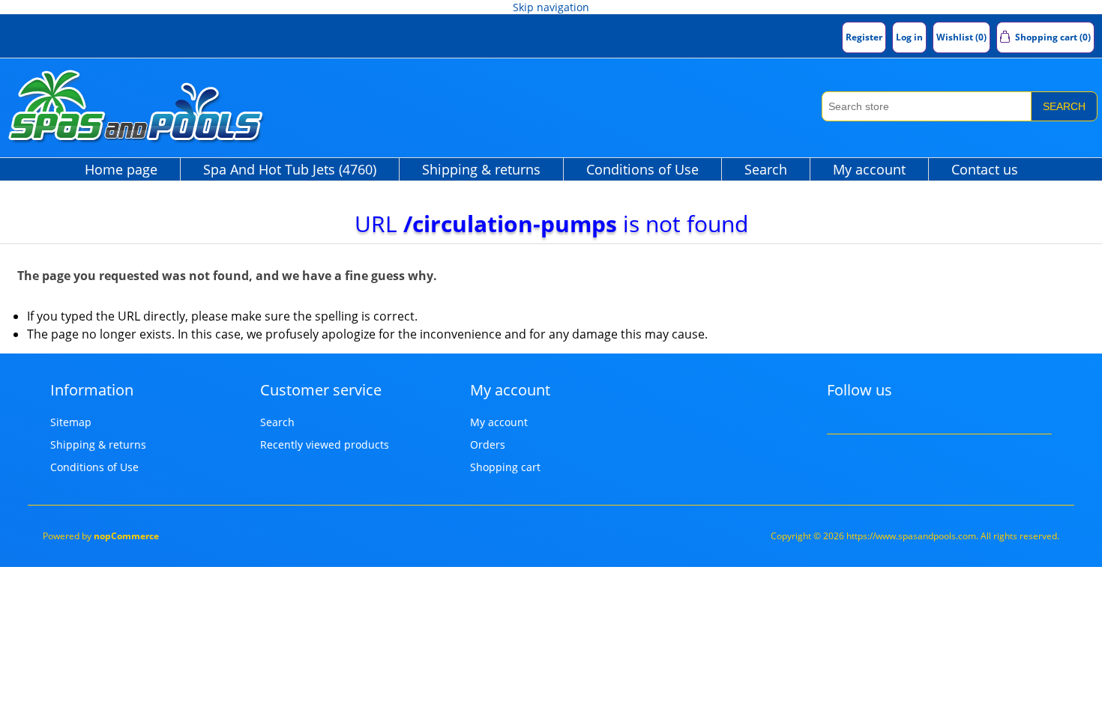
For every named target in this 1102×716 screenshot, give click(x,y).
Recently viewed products (324, 444)
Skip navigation (551, 7)
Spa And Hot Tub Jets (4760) (289, 169)
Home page (121, 169)
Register (864, 37)
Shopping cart (505, 467)
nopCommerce (126, 536)
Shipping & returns (481, 169)
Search (1064, 106)
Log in (909, 37)
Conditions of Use (642, 169)
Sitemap (70, 422)
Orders (487, 444)
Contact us (984, 169)
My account (869, 169)
